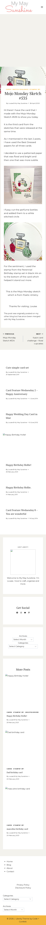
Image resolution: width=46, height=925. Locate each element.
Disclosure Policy (23, 888)
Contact (10, 871)
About (10, 868)
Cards (8, 89)
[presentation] (23, 446)
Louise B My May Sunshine (18, 103)
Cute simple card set (17, 367)
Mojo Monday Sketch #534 (9, 337)
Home (10, 861)
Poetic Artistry (30, 295)
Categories (23, 643)
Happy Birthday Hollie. (18, 487)
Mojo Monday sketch (28, 291)
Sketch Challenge (20, 89)
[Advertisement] (23, 38)
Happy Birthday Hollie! (18, 465)
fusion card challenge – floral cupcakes (35, 339)
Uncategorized (32, 712)
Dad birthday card (14, 772)
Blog (9, 865)
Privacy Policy (23, 885)
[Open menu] (42, 7)
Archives (23, 636)
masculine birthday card (17, 829)
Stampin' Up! (35, 89)
